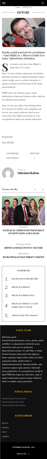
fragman (5, 427)
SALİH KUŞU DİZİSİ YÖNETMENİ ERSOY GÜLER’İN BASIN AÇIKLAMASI (23, 232)
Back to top (21, 454)
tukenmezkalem (28, 173)
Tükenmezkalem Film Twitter (13, 401)
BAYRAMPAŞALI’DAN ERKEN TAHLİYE (23, 255)
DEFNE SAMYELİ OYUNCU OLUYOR (23, 246)
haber (18, 7)
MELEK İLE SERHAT (21, 287)
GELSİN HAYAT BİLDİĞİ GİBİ (25, 278)
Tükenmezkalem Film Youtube (13, 405)
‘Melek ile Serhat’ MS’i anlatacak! (25, 315)
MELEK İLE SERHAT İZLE (23, 295)
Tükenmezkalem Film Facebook (14, 398)
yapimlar (5, 436)
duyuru (5, 422)
